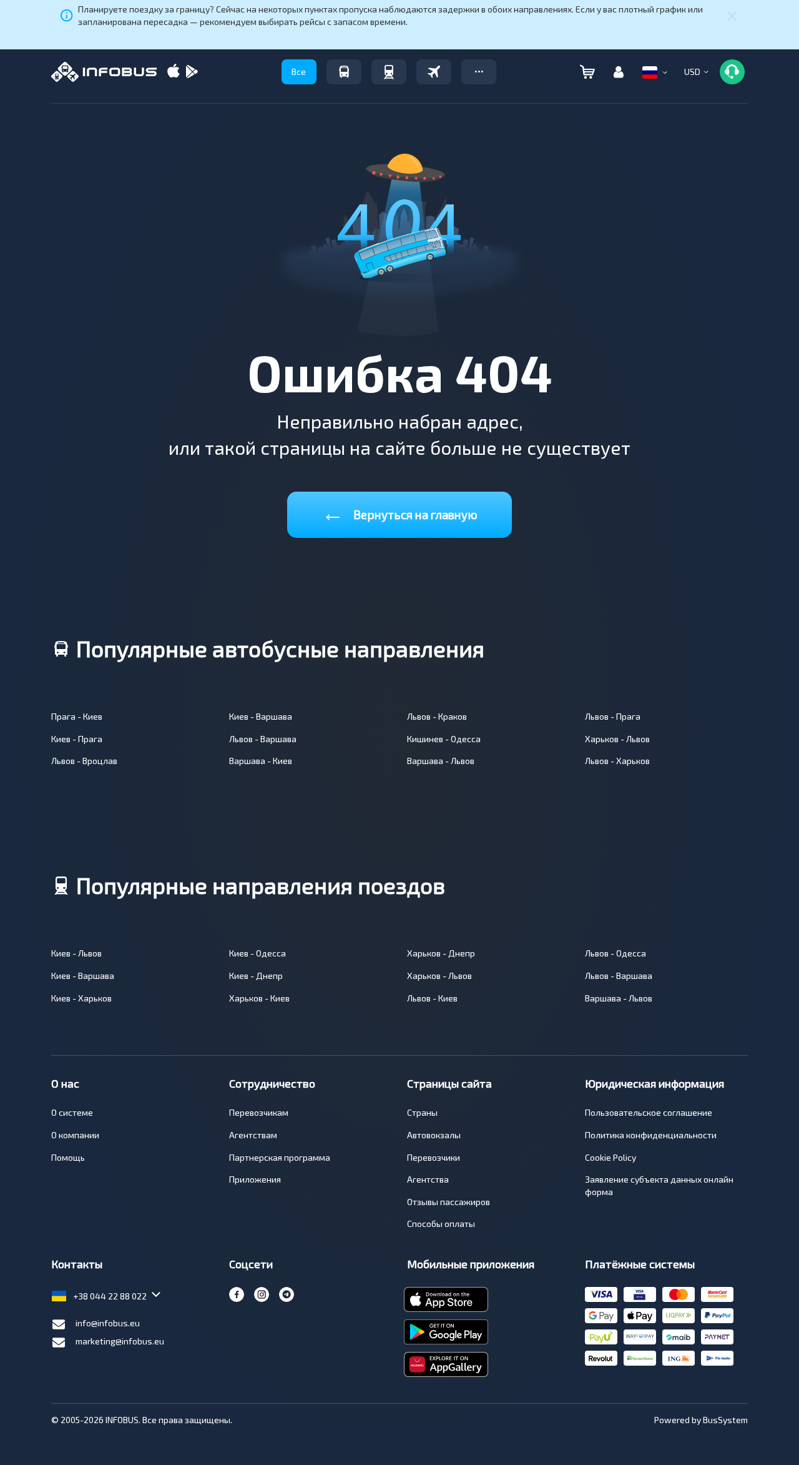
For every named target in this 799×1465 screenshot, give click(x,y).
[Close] (732, 15)
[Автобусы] (343, 71)
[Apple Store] (173, 72)
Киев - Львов (76, 953)
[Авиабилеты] (433, 71)
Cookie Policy (610, 1157)
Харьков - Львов (617, 738)
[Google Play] (191, 72)
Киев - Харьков (81, 998)
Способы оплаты (441, 1223)
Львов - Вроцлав (84, 760)
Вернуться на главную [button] (399, 512)
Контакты (76, 1264)
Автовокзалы (434, 1135)
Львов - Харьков (617, 760)
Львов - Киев (432, 998)
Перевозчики (433, 1157)
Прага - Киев (76, 716)
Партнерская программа (279, 1157)
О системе (72, 1112)
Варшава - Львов (440, 760)
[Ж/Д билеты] (388, 71)
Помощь (68, 1157)
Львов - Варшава (263, 738)
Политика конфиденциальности (651, 1135)
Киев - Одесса (257, 953)
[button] (478, 71)
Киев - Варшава (260, 716)
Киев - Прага (76, 738)
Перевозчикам (258, 1112)
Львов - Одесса (615, 953)
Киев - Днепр (256, 975)
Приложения (255, 1179)
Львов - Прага (612, 716)
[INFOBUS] (104, 72)
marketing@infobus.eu (120, 1341)
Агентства (428, 1179)
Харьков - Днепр (441, 953)
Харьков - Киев (259, 998)
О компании (75, 1135)
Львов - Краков (437, 716)
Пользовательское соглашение (648, 1112)
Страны (422, 1112)
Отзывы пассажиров (448, 1201)
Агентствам (253, 1135)
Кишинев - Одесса (444, 738)
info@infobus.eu (108, 1323)
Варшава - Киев (260, 760)
